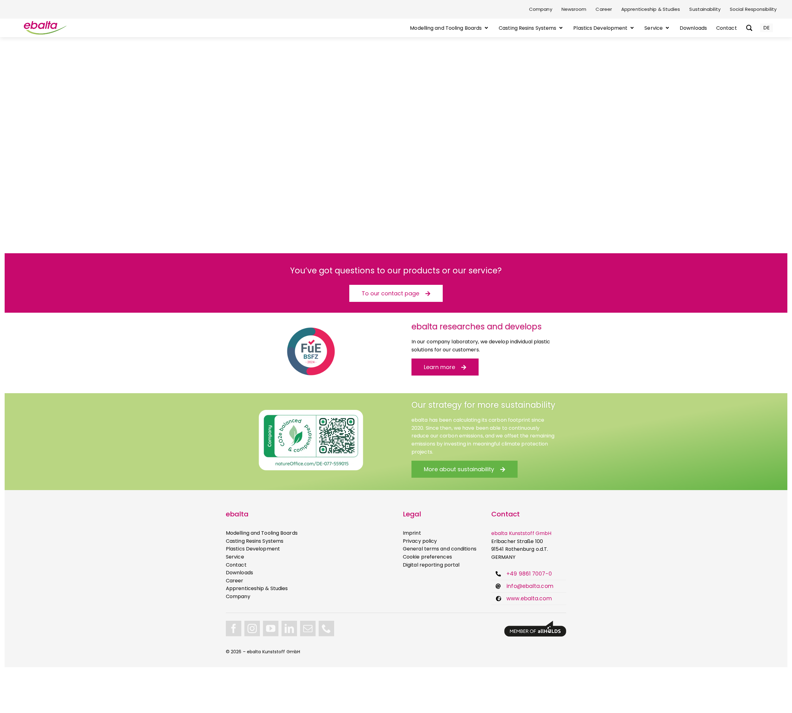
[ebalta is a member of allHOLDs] (535, 623)
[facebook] (233, 628)
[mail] (308, 628)
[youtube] (270, 628)
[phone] (326, 628)
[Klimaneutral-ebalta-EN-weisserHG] (311, 412)
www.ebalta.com (529, 598)
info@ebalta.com (529, 586)
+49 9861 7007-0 (529, 573)
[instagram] (252, 628)
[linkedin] (289, 628)
